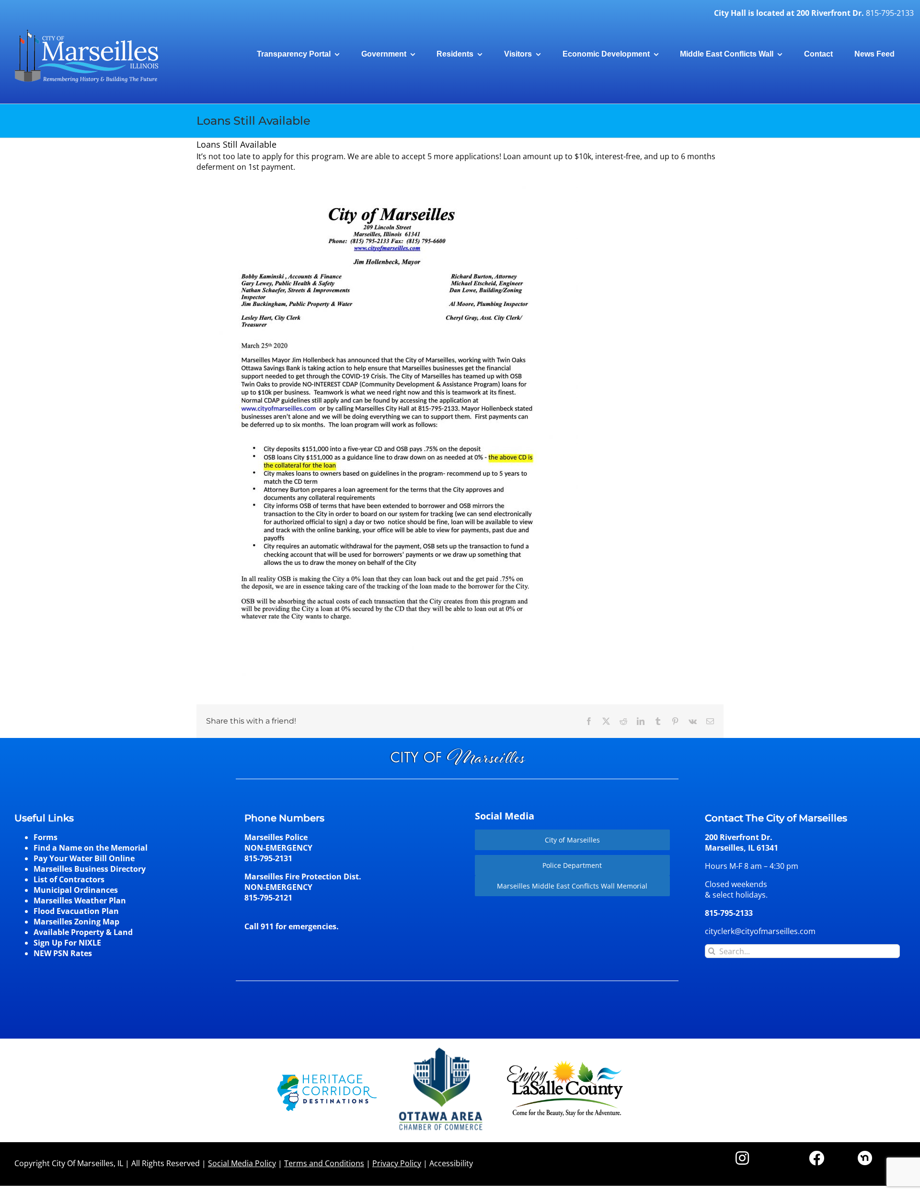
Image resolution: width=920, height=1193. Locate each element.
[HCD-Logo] (327, 1078)
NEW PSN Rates (63, 953)
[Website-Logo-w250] (441, 1047)
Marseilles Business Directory (90, 869)
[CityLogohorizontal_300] (86, 29)
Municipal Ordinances (76, 890)
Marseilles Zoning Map (76, 921)
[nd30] (865, 1154)
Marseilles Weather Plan (80, 900)
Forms (46, 837)
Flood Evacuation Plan (76, 911)
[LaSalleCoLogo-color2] (565, 1064)
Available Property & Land (83, 932)
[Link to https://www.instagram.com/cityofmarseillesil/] (742, 1158)
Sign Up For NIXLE (67, 942)
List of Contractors (69, 879)
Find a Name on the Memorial (91, 847)
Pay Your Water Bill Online (84, 858)
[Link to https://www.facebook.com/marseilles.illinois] (816, 1158)
